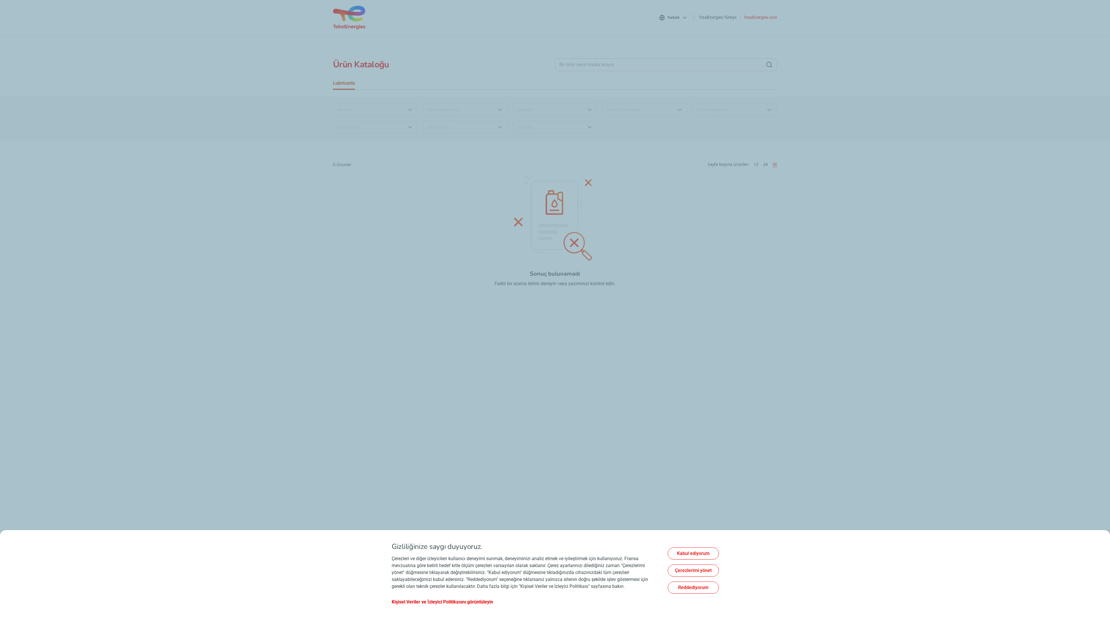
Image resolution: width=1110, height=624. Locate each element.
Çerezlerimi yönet (693, 570)
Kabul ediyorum (693, 553)
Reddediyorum (693, 587)
